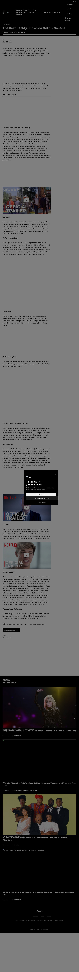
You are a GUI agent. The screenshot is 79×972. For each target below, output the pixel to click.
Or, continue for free (41, 502)
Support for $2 (41, 494)
